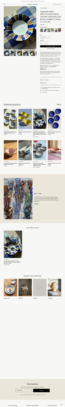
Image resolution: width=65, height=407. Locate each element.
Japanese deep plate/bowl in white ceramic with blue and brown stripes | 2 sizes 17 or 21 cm (40, 133)
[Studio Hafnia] (32, 4)
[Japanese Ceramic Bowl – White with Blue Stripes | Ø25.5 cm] (52, 30)
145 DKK (20, 134)
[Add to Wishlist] (59, 24)
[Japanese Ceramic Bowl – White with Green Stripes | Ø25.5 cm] (48, 30)
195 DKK (5, 134)
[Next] (36, 28)
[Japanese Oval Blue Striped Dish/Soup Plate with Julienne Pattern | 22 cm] (59, 30)
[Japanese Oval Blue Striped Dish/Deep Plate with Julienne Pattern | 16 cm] (56, 30)
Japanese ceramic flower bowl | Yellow (25, 132)
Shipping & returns (43, 82)
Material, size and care (44, 79)
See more (36, 203)
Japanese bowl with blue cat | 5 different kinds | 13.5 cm (10, 132)
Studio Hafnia (43, 8)
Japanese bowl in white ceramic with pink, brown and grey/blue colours (39, 164)
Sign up (41, 390)
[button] (54, 4)
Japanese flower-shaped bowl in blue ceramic (54, 132)
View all (59, 104)
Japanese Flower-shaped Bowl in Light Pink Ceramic (10, 164)
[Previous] (4, 28)
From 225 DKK (6, 264)
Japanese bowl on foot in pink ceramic (54, 164)
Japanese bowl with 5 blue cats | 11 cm (24, 164)
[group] (32, 1)
